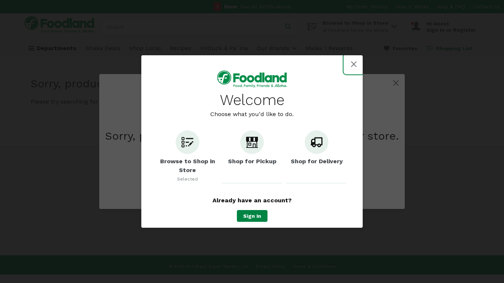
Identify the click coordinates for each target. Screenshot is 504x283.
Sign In (252, 216)
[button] (187, 157)
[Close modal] (354, 64)
